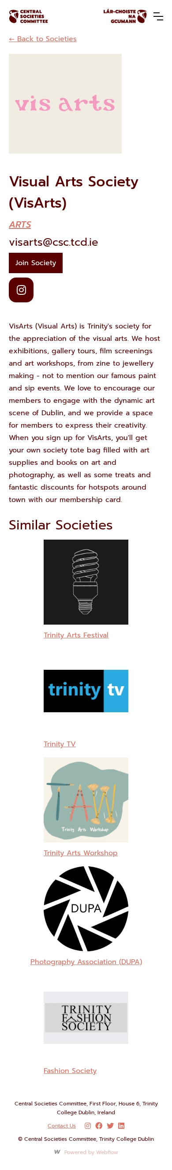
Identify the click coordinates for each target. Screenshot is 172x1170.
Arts (20, 224)
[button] (158, 16)
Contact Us (62, 1126)
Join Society (35, 263)
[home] (43, 16)
